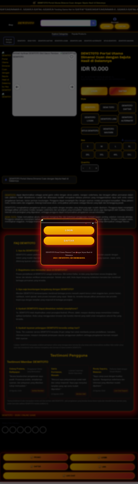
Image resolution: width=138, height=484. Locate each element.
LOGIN (69, 230)
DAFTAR (69, 241)
